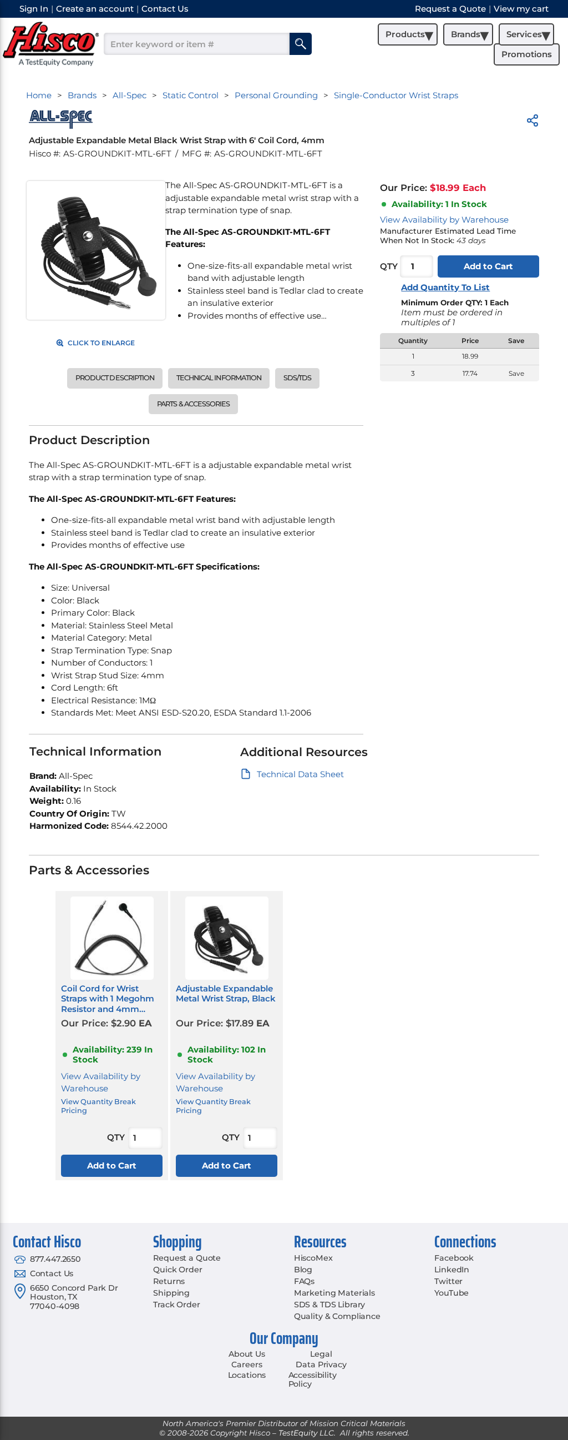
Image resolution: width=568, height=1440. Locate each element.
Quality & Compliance (337, 1316)
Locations (247, 1375)
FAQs (304, 1281)
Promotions (526, 54)
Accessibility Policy (312, 1380)
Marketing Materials (334, 1292)
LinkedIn (451, 1269)
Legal (321, 1354)
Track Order (176, 1304)
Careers (246, 1364)
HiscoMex (313, 1257)
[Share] (532, 122)
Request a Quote (187, 1257)
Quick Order (177, 1269)
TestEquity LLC (306, 1432)
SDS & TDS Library (330, 1304)
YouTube (451, 1292)
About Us (247, 1354)
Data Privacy (321, 1364)
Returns (169, 1281)
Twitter (448, 1281)
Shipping (171, 1292)
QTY (389, 266)
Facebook (454, 1257)
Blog (303, 1269)
